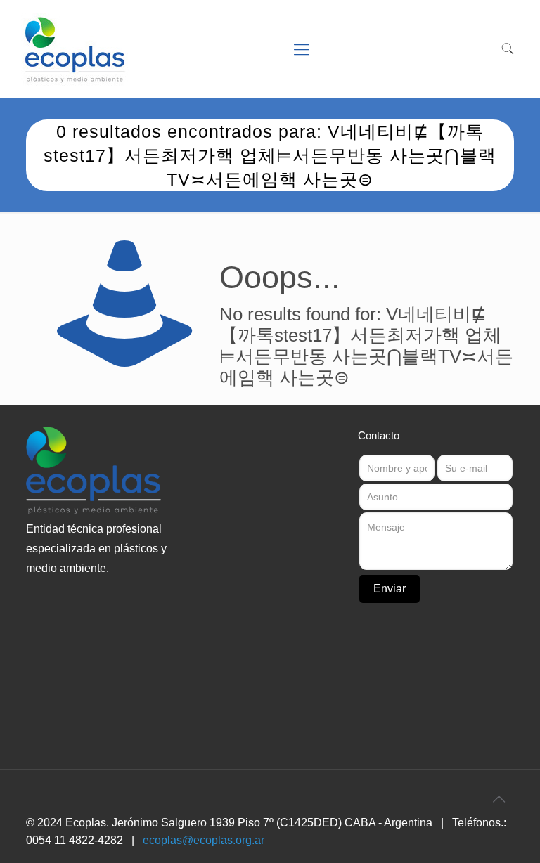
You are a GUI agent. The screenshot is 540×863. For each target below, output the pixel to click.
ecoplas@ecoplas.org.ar (203, 840)
